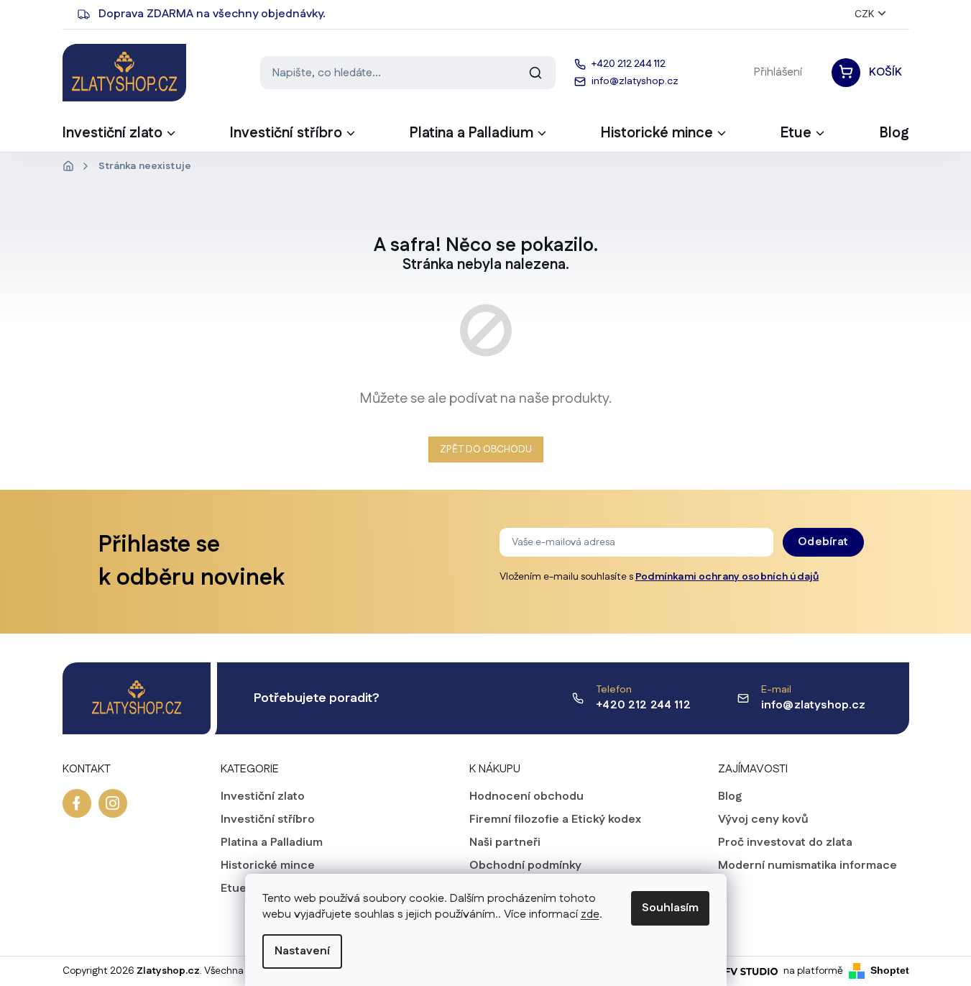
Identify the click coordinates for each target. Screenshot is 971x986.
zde (590, 914)
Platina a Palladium (272, 843)
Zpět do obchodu (486, 449)
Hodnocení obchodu (526, 797)
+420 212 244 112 (643, 705)
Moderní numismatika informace (807, 866)
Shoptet (889, 970)
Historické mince (268, 866)
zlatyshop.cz (112, 803)
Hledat (535, 72)
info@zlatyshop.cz (813, 705)
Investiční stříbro (268, 820)
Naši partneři (504, 843)
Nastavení (302, 951)
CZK (864, 14)
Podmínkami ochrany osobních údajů (727, 577)
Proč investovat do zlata (785, 843)
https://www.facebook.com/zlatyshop (77, 803)
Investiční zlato (263, 797)
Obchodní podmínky (525, 866)
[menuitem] (120, 137)
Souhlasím (670, 908)
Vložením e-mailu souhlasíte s (659, 577)
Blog (730, 797)
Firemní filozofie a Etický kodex (555, 820)
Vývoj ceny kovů (763, 820)
